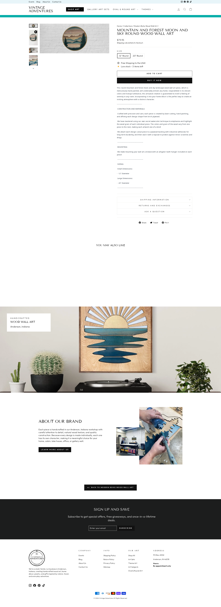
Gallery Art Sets (98, 9)
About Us (46, 2)
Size (119, 51)
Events (31, 2)
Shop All (131, 555)
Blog (38, 2)
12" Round (123, 55)
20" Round (138, 55)
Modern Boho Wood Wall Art (145, 26)
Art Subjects (133, 567)
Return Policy (108, 559)
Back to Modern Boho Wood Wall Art (112, 487)
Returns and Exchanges (154, 206)
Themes (146, 9)
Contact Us (56, 2)
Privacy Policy (109, 563)
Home (119, 26)
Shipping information (154, 200)
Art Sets (131, 559)
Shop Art (74, 9)
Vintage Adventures (41, 9)
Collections (127, 26)
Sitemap (106, 567)
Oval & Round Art (124, 9)
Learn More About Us (55, 450)
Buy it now (154, 80)
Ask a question (155, 212)
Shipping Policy (109, 555)
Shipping (120, 43)
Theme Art (132, 563)
